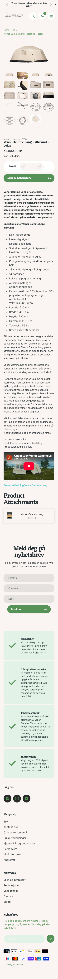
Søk (6, 821)
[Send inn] (50, 939)
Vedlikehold (11, 890)
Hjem (6, 30)
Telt (13, 30)
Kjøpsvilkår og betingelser (19, 843)
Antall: (12, 166)
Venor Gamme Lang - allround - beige (24, 33)
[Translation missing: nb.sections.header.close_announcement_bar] (55, 4)
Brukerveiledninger (15, 838)
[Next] (50, 4)
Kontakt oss (11, 827)
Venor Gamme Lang (32, 514)
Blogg (7, 901)
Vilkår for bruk (12, 854)
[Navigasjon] (51, 16)
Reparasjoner (11, 885)
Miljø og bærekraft (15, 879)
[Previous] (7, 4)
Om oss (8, 896)
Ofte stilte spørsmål (16, 832)
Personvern (10, 848)
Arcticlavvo (18, 964)
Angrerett (9, 859)
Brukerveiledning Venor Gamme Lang (25, 485)
